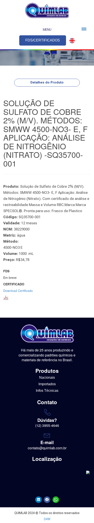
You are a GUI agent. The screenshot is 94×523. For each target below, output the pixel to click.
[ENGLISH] (71, 40)
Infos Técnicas (47, 390)
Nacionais (47, 377)
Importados (47, 384)
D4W (47, 519)
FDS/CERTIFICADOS (42, 40)
